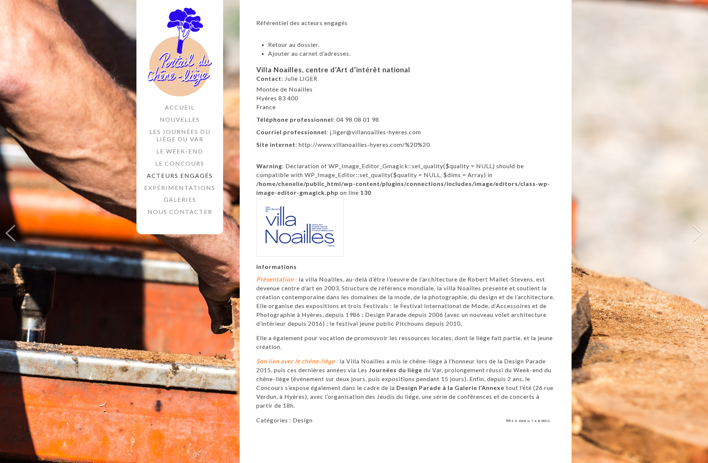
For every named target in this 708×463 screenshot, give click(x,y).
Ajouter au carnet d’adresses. (309, 53)
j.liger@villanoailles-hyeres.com (375, 131)
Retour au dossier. (293, 44)
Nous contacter (180, 211)
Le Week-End (179, 151)
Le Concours (179, 163)
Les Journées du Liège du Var (180, 135)
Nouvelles (180, 119)
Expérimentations (179, 187)
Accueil (180, 107)
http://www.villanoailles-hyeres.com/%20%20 (364, 144)
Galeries (180, 199)
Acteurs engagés (180, 175)
